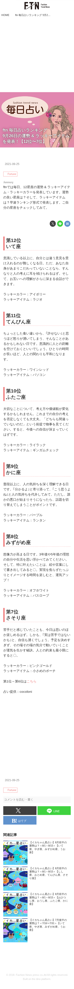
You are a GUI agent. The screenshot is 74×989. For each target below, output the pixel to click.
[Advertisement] (37, 55)
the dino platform (41, 979)
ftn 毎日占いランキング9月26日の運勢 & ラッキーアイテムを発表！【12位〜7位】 (36, 136)
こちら (31, 681)
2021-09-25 (12, 164)
